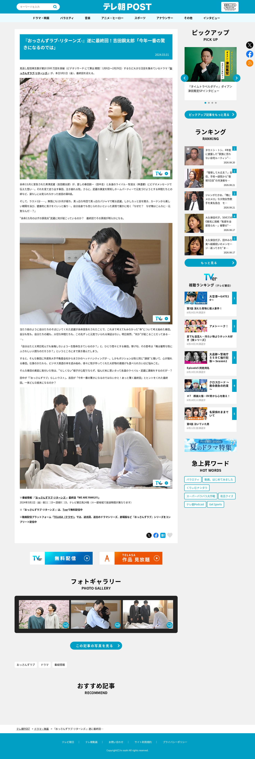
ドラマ (45, 664)
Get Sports (215, 504)
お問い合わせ (116, 742)
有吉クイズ (226, 496)
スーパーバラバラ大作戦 (200, 496)
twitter (249, 45)
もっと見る (209, 263)
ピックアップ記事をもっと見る (209, 115)
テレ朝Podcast (195, 504)
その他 (188, 18)
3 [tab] (212, 103)
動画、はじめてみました (219, 479)
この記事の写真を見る (94, 645)
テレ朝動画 (91, 742)
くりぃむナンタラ (196, 487)
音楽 (87, 18)
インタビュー (211, 18)
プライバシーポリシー (175, 742)
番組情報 (59, 664)
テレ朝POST (127, 7)
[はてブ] (162, 535)
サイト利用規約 (143, 742)
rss (249, 63)
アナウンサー (164, 18)
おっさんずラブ (26, 664)
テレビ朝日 (68, 742)
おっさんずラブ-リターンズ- (51, 497)
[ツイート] (149, 535)
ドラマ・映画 (41, 18)
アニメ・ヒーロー (112, 18)
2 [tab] (209, 103)
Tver (65, 509)
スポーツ (140, 18)
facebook (249, 54)
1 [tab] (205, 103)
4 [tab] (216, 103)
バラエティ (67, 18)
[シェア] (156, 535)
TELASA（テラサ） (64, 517)
